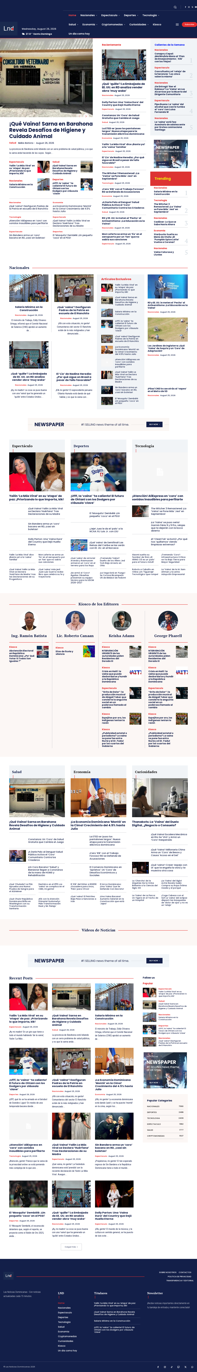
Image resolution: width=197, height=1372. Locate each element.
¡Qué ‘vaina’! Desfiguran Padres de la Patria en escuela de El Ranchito (28, 207)
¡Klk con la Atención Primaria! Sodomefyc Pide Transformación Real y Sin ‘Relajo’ (50, 902)
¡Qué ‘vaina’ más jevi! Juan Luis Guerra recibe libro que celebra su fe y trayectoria (51, 573)
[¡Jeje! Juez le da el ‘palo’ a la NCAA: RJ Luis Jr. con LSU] (79, 530)
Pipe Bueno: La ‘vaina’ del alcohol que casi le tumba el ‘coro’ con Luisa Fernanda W (170, 108)
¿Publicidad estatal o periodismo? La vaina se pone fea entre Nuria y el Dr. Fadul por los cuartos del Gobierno (114, 740)
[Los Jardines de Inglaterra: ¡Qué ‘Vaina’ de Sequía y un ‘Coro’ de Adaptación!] (168, 330)
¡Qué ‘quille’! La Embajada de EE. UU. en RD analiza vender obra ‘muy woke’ (123, 87)
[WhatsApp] (192, 1367)
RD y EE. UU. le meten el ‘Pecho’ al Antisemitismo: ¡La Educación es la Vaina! (123, 220)
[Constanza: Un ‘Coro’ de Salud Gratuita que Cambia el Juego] (17, 840)
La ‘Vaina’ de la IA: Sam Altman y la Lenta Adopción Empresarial (173, 572)
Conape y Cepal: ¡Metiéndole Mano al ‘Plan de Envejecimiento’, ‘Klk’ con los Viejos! (169, 57)
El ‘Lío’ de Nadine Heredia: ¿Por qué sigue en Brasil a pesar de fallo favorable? (123, 160)
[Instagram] (189, 7)
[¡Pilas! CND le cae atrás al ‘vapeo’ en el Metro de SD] (168, 372)
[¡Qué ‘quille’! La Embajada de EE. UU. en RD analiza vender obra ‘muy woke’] (124, 64)
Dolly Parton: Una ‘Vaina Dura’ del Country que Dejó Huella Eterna (122, 104)
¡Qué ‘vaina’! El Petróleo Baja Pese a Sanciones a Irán (83, 899)
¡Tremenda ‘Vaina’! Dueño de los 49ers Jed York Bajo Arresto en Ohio (112, 562)
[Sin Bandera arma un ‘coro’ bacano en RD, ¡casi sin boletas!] (107, 390)
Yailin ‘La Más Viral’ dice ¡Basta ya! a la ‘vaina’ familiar (123, 146)
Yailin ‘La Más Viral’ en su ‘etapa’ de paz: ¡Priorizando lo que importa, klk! (22, 169)
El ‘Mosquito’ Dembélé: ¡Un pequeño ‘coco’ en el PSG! (72, 236)
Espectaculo (16, 162)
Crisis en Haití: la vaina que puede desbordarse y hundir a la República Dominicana (114, 676)
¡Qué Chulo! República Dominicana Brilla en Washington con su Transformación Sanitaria (21, 903)
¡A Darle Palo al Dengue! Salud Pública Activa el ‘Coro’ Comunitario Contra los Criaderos (123, 205)
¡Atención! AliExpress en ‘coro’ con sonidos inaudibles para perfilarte (28, 222)
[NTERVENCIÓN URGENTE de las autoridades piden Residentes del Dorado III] (135, 652)
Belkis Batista (25, 143)
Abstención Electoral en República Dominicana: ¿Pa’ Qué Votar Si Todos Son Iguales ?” (21, 656)
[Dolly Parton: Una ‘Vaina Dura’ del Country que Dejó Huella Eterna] (17, 542)
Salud (12, 143)
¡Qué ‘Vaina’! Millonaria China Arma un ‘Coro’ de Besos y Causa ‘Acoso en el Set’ (168, 852)
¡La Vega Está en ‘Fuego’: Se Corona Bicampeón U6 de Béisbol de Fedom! (113, 575)
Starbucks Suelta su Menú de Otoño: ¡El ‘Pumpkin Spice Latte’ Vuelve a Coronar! (166, 238)
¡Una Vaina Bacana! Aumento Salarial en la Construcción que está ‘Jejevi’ (112, 900)
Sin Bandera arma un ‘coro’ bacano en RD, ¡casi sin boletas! (27, 236)
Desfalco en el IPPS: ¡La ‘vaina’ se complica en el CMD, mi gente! (51, 887)
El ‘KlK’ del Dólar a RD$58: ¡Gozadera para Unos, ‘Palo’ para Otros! (84, 887)
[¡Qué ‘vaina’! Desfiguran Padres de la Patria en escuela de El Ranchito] (74, 288)
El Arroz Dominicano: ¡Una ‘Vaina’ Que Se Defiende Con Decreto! (112, 887)
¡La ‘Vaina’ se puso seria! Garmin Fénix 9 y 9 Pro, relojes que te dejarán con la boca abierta (168, 526)
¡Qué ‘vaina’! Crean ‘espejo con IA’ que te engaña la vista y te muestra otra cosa (169, 867)
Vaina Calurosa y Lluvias (164, 253)
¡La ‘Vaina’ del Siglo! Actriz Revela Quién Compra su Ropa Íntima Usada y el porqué (174, 884)
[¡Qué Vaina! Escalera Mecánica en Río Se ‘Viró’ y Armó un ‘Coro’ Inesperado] (140, 837)
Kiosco (13, 647)
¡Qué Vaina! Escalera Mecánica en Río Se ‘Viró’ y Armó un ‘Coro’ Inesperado (169, 837)
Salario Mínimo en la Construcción (21, 186)
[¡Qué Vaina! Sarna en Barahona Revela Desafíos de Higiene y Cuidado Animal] (46, 77)
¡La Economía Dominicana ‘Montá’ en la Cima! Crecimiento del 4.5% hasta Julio (72, 209)
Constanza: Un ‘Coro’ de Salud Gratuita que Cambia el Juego (120, 117)
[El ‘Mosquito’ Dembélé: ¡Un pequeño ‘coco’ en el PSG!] (107, 401)
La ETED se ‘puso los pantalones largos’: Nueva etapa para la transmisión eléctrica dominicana (123, 131)
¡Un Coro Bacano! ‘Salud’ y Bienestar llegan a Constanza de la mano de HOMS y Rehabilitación (45, 871)
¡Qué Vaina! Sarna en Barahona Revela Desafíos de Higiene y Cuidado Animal (51, 130)
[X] (192, 7)
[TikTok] (172, 1367)
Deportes (57, 179)
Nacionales (15, 181)
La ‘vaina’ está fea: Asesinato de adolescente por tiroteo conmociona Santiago (170, 125)
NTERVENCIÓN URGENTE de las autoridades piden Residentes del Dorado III (113, 656)
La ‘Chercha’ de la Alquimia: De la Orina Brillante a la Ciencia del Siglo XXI (145, 884)
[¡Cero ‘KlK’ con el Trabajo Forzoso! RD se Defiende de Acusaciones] (79, 856)
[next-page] (86, 116)
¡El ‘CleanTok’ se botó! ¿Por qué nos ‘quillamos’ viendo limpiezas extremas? (169, 541)
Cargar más (70, 1247)
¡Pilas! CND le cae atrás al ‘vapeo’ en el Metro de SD (167, 390)
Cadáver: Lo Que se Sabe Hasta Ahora (165, 223)
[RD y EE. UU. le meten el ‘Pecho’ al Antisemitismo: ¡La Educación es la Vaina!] (168, 286)
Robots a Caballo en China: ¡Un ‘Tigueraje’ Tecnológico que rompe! (145, 572)
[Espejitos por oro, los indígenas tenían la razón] (135, 719)
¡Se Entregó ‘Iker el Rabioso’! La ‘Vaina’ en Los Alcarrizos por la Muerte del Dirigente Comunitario (171, 90)
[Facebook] (185, 7)
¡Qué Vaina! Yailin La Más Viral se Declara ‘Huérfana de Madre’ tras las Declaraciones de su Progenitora (22, 574)
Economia (58, 202)
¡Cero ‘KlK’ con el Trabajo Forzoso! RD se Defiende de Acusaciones (123, 190)
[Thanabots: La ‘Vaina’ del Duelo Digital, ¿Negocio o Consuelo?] (160, 797)
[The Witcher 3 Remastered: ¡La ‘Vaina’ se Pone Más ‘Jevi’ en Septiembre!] (140, 511)
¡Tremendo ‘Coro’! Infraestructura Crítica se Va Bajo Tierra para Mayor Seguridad (173, 558)
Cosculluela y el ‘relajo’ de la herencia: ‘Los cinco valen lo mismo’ (170, 74)
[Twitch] (178, 1367)
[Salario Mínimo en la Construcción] (43, 184)
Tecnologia (15, 217)
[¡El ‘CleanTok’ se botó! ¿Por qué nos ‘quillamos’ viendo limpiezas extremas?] (140, 542)
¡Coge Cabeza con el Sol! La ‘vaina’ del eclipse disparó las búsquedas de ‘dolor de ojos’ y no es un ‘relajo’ (174, 900)
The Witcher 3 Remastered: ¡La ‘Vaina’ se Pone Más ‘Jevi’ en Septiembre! (120, 176)
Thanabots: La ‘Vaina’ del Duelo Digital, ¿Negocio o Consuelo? (155, 823)
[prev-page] (79, 116)
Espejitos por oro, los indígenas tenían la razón (114, 720)
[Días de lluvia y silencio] (89, 651)
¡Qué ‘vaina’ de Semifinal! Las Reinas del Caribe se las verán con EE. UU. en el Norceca (107, 545)
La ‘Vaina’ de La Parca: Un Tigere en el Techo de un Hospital (145, 898)
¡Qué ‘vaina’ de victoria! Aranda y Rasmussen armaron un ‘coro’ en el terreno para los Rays (83, 562)
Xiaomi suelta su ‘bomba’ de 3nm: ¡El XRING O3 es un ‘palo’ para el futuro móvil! (143, 558)
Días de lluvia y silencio (64, 653)
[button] (175, 7)
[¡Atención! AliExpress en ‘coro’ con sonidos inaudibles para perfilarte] (107, 362)
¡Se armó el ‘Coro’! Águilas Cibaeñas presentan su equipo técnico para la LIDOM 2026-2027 (82, 577)
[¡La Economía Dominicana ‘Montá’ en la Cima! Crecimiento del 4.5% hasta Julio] (107, 350)
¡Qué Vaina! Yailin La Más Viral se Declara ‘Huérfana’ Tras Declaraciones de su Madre (71, 223)
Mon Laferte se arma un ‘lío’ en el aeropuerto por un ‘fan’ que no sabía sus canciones (122, 236)
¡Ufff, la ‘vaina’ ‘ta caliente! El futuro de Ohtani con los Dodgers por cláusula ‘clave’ (65, 188)
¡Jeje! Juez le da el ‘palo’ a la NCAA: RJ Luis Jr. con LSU (106, 530)
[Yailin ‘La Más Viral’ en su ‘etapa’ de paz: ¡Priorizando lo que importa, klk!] (43, 167)
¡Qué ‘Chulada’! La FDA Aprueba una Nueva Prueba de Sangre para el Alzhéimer (21, 888)
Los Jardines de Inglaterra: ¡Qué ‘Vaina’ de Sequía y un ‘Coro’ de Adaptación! (166, 348)
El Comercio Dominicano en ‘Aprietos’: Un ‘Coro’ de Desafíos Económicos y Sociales (106, 871)
